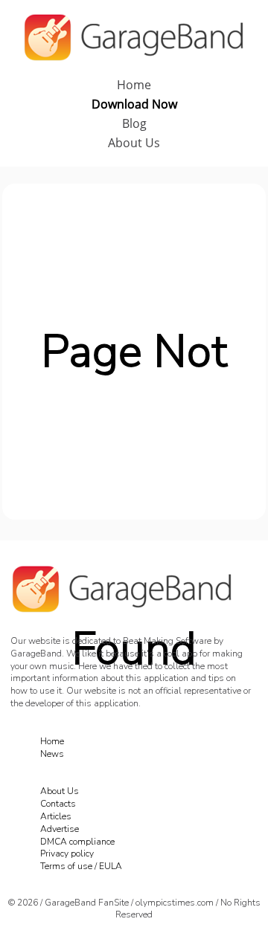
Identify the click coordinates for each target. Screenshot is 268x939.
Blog (134, 123)
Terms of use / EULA (81, 866)
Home (134, 85)
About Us (134, 143)
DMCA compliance (77, 842)
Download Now (134, 104)
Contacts (58, 804)
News (52, 754)
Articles (55, 816)
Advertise (59, 829)
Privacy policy (67, 853)
